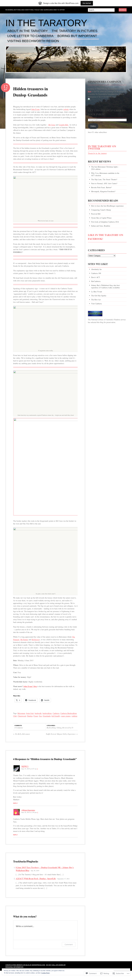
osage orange (66, 716)
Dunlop (29, 716)
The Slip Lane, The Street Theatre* (104, 179)
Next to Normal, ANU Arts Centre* (104, 183)
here (89, 91)
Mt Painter (24, 639)
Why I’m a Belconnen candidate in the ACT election (105, 174)
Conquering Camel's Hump (101, 210)
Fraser (36, 716)
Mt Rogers (35, 639)
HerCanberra (95, 281)
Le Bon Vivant (96, 291)
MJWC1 (24, 766)
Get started (87, 3)
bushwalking (47, 713)
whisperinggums (28, 810)
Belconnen (21, 713)
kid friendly (56, 716)
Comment (69, 944)
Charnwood (22, 716)
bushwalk (38, 713)
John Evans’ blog (30, 686)
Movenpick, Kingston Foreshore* (103, 191)
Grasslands (47, 716)
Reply (15, 803)
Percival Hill (95, 214)
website (66, 109)
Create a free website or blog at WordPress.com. (25, 965)
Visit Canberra (96, 303)
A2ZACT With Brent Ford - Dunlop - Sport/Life (36, 878)
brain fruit (30, 713)
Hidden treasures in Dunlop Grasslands (30, 92)
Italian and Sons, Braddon (100, 226)
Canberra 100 (96, 273)
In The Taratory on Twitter (102, 147)
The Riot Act (96, 299)
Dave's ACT (95, 277)
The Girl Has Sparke (98, 295)
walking (74, 716)
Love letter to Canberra (30, 36)
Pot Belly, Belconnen (21, 734)
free (40, 716)
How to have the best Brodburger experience (107, 206)
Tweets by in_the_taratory (97, 153)
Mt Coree (51, 125)
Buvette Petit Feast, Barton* (101, 187)
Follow (93, 126)
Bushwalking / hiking (54, 727)
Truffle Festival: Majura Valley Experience (62, 734)
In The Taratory (46, 23)
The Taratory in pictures (74, 31)
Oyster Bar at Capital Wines (101, 218)
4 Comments (18, 727)
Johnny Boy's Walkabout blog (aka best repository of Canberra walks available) (105, 286)
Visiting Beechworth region (33, 41)
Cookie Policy (45, 973)
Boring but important (77, 36)
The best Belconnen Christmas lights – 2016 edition (105, 168)
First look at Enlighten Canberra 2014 (105, 222)
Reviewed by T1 (67, 727)
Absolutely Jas (96, 269)
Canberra (56, 713)
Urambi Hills (63, 125)
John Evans (35, 109)
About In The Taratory (27, 31)
